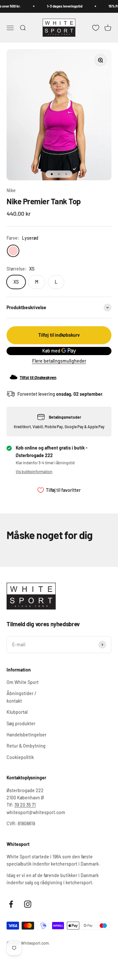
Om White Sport (23, 682)
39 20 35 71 (25, 805)
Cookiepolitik (20, 757)
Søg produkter (21, 723)
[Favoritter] (95, 27)
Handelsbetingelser (27, 734)
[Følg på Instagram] (27, 904)
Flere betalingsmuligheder (59, 361)
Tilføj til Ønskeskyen (38, 377)
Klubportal (17, 712)
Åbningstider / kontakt (21, 697)
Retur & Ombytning (26, 746)
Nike (11, 190)
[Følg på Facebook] (11, 904)
